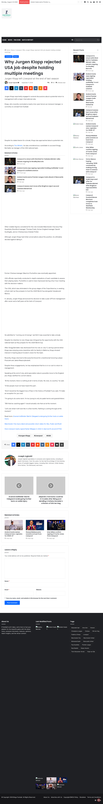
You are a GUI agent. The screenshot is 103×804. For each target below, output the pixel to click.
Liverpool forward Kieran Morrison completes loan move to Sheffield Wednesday (92, 201)
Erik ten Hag (95, 631)
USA (49, 436)
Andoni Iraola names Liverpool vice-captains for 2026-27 (13, 534)
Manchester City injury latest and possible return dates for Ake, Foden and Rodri (33, 424)
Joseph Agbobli (13, 82)
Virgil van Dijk (91, 651)
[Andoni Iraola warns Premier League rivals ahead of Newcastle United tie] (10, 179)
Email (7, 589)
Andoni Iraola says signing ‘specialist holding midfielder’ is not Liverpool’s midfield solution (92, 81)
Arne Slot (85, 627)
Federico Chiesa (75, 634)
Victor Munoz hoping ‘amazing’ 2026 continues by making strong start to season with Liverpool (91, 165)
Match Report (27, 40)
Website (38, 589)
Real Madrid (74, 648)
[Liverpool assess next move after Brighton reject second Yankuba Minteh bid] (10, 188)
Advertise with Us (56, 797)
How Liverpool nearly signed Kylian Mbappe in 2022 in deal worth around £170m (33, 429)
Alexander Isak (75, 627)
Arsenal (92, 627)
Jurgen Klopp (25, 436)
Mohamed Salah (75, 641)
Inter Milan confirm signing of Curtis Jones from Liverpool (55, 534)
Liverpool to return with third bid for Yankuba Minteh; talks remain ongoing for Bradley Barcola (92, 62)
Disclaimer (83, 797)
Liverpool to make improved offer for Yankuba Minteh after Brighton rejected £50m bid (92, 183)
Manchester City (76, 638)
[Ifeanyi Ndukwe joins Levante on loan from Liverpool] (35, 525)
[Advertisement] (69, 20)
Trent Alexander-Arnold (77, 651)
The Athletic (18, 145)
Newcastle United (88, 641)
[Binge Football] (7, 13)
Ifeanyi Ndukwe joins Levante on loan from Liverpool (34, 534)
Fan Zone (17, 40)
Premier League (86, 645)
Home (4, 40)
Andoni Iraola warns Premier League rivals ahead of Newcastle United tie (53, 2)
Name (7, 581)
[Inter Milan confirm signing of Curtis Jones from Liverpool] (56, 525)
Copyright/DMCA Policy (71, 797)
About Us (46, 797)
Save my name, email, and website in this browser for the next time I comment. (31, 598)
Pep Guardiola (75, 645)
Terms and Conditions (94, 797)
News (10, 40)
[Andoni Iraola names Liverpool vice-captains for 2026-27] (14, 525)
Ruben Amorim (85, 648)
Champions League (76, 631)
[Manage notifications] (98, 800)
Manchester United (88, 638)
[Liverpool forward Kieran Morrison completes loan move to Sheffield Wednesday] (78, 198)
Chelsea (87, 631)
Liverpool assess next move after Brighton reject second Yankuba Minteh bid (92, 114)
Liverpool (19, 50)
